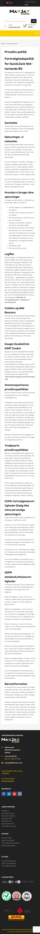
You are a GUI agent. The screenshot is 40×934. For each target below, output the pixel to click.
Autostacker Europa (9, 826)
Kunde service (7, 838)
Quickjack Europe (8, 813)
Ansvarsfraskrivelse (9, 861)
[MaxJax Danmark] (20, 14)
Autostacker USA (8, 824)
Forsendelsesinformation (11, 843)
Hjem (3, 43)
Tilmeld (25, 4)
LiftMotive (5, 811)
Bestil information (8, 840)
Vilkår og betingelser (9, 863)
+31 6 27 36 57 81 (13, 27)
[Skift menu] (37, 33)
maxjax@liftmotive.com (13, 763)
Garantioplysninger (8, 845)
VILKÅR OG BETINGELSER (28, 2)
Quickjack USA (7, 818)
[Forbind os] (4, 794)
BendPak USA (6, 821)
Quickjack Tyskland (8, 816)
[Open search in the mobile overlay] (20, 21)
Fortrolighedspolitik (9, 866)
